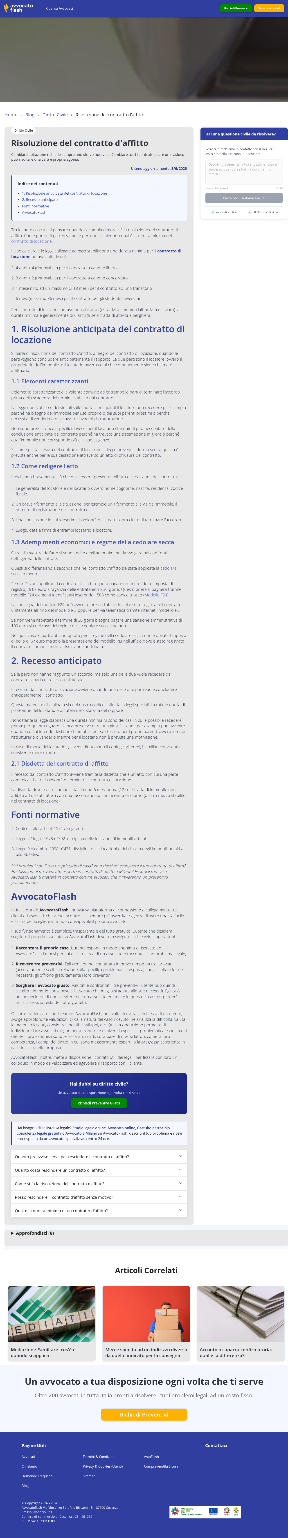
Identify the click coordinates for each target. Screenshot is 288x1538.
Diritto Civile (55, 115)
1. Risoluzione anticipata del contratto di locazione (64, 193)
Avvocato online (121, 1127)
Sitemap (89, 1476)
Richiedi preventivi (144, 1414)
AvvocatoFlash (34, 212)
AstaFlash (151, 1456)
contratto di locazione (31, 241)
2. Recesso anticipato (40, 199)
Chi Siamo (29, 1466)
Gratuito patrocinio (153, 1127)
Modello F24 (155, 595)
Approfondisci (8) (35, 1233)
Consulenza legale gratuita (38, 1133)
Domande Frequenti (37, 1476)
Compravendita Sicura (161, 1466)
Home (10, 115)
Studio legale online (89, 1127)
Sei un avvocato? (269, 8)
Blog (29, 115)
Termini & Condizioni (99, 1456)
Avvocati (28, 1456)
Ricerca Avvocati (59, 8)
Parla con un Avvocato (241, 198)
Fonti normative (35, 206)
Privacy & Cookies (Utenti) (103, 1466)
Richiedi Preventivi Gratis (99, 1103)
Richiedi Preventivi (236, 8)
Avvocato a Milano (81, 1133)
